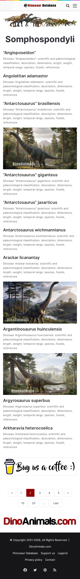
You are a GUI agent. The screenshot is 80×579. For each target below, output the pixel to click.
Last (56, 503)
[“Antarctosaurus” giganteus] (40, 148)
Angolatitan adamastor (25, 75)
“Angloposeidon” (19, 52)
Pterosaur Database (25, 553)
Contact (50, 559)
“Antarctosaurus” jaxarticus (30, 202)
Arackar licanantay (21, 257)
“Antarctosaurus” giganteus (30, 174)
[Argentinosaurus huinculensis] (40, 302)
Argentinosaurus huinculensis (32, 329)
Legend (62, 553)
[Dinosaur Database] (40, 5)
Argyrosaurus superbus (26, 400)
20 (33, 503)
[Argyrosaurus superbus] (40, 374)
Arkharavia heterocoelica (28, 428)
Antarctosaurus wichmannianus (34, 229)
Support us (48, 553)
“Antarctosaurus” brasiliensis (31, 103)
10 (22, 503)
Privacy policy (33, 559)
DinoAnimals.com (40, 546)
